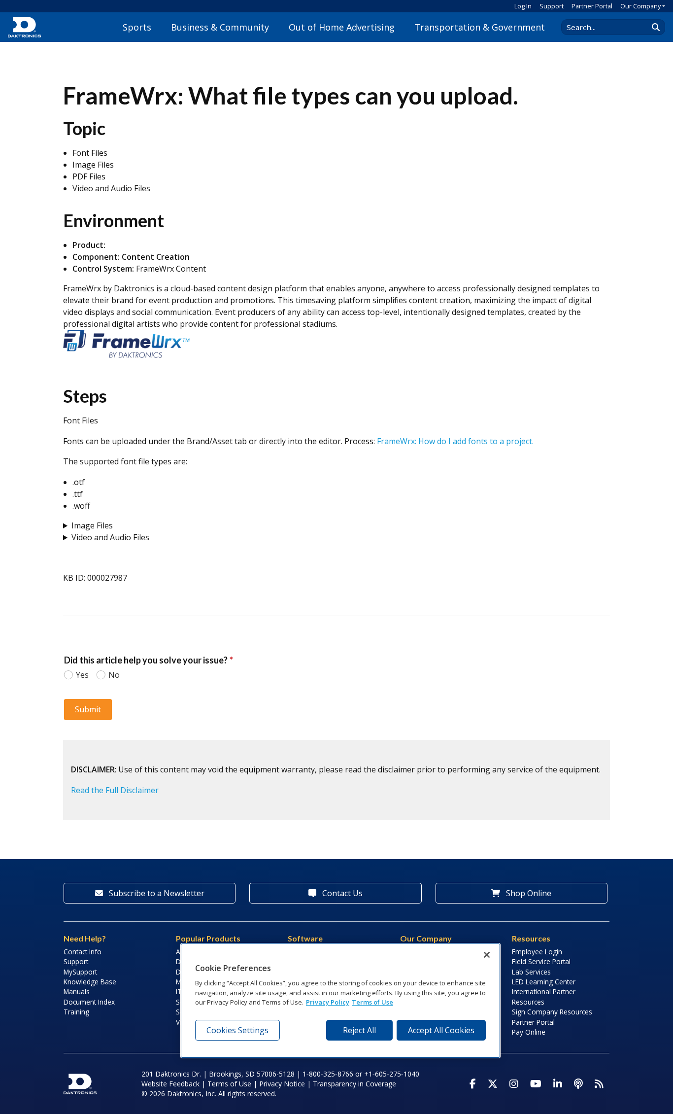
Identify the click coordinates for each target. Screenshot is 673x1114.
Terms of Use (229, 1083)
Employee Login (537, 951)
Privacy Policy (327, 1002)
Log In (523, 5)
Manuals (77, 991)
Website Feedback (170, 1083)
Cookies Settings (237, 1030)
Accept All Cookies (441, 1030)
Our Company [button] (640, 5)
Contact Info (82, 951)
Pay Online (528, 1032)
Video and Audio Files (110, 537)
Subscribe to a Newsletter (155, 893)
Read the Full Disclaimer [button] (115, 790)
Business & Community (220, 27)
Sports (137, 27)
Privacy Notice (282, 1083)
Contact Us (341, 893)
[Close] (487, 955)
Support (551, 5)
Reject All (359, 1030)
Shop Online (527, 893)
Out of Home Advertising (342, 27)
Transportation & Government (479, 27)
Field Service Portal (541, 961)
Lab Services (531, 971)
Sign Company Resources (552, 1011)
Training (76, 1011)
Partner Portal (592, 5)
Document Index (89, 1002)
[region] (340, 1000)
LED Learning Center (543, 981)
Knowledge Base (90, 981)
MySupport (80, 971)
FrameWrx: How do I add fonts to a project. (455, 441)
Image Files (92, 525)
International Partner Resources (543, 996)
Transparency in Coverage (354, 1083)
